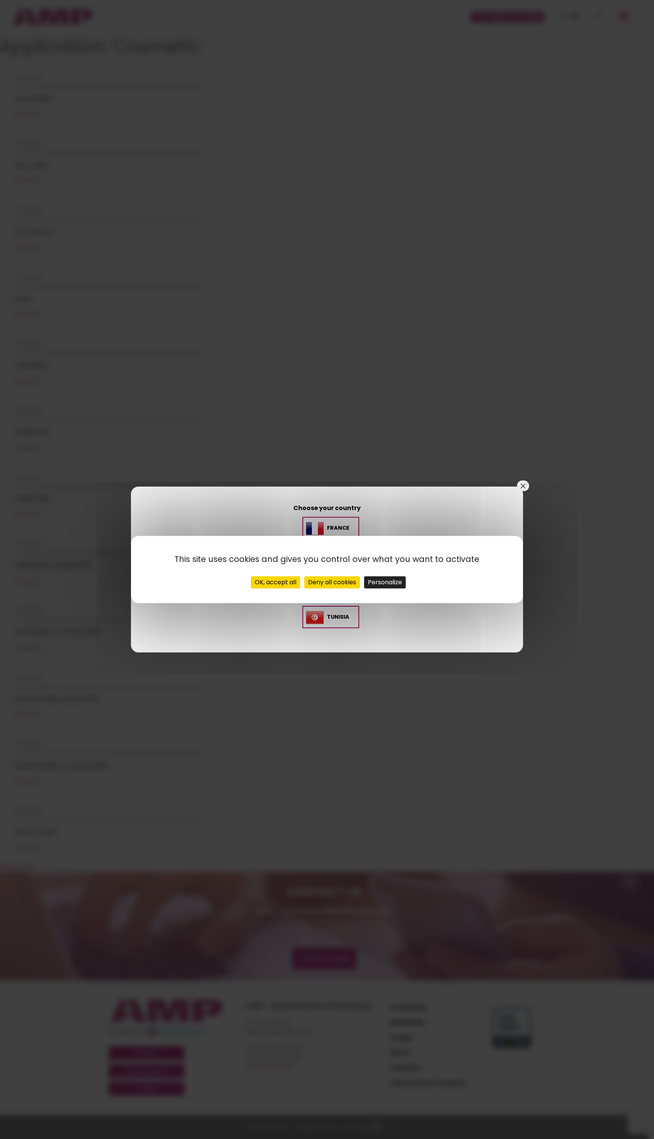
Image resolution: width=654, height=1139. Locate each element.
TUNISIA (338, 617)
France (338, 528)
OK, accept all (275, 582)
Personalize (385, 582)
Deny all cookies (332, 582)
